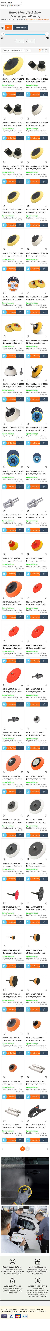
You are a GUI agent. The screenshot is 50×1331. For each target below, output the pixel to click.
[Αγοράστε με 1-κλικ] (20, 94)
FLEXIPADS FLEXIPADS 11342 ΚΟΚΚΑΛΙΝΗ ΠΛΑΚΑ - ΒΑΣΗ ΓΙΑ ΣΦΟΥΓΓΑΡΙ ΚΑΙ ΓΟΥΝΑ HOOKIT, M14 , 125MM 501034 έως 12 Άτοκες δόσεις (12, 645)
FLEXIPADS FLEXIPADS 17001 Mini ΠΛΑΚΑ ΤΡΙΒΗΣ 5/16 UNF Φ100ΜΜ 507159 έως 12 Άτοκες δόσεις (36, 776)
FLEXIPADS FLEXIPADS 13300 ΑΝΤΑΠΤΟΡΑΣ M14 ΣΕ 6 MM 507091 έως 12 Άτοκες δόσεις (36, 689)
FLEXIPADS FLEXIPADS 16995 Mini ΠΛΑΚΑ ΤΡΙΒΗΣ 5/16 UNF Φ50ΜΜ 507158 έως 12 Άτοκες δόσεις (36, 732)
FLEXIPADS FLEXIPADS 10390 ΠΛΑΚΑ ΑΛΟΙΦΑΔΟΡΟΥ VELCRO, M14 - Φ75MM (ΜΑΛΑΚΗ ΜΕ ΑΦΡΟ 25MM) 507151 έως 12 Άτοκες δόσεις (13, 558)
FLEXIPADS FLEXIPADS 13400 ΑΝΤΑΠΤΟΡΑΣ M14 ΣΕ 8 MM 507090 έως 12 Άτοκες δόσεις (12, 732)
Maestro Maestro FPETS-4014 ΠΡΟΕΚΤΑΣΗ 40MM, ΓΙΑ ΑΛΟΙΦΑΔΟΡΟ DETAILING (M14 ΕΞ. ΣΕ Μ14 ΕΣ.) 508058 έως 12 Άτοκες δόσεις (37, 1081)
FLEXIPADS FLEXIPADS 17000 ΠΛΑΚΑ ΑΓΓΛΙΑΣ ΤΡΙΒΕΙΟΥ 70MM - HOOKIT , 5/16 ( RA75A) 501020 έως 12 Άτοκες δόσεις (12, 776)
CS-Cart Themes (41, 1311)
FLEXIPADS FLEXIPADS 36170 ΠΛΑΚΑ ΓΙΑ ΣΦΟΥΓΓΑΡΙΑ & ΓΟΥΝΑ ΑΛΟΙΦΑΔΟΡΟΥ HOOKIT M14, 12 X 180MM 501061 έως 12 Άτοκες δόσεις (36, 863)
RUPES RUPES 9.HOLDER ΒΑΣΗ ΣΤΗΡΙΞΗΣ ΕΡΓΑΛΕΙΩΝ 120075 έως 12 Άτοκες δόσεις (36, 1125)
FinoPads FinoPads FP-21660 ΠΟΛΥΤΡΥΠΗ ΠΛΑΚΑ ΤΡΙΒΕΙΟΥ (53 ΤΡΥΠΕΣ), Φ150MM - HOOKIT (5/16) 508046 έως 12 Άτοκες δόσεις (13, 297)
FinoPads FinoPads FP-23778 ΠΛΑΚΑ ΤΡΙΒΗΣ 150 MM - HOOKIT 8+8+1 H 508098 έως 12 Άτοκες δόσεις (13, 471)
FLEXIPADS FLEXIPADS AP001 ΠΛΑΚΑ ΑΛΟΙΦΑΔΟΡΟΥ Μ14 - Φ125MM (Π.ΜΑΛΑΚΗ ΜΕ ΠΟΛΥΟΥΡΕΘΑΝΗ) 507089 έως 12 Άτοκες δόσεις (12, 1038)
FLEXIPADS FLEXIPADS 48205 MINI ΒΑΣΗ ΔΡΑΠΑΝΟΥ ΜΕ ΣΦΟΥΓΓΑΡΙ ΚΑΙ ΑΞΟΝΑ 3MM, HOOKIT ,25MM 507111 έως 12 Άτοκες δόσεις (12, 950)
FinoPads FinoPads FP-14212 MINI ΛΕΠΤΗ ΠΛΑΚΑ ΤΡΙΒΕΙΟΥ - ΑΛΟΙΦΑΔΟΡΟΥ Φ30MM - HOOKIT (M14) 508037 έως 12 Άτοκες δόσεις (37, 79)
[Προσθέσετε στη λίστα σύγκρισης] (4, 75)
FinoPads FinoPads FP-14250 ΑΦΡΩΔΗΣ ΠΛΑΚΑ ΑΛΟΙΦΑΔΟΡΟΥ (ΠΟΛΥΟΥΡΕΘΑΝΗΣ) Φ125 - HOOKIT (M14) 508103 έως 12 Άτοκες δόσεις (13, 210)
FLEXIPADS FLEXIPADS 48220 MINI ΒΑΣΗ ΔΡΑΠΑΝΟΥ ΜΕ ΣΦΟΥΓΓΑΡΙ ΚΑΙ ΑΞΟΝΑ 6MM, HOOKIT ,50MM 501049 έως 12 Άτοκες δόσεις (36, 994)
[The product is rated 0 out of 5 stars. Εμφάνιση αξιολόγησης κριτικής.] (20, 89)
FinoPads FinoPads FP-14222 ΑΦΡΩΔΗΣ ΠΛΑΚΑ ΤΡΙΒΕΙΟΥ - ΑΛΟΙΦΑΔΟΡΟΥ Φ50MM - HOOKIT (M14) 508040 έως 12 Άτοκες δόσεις (37, 123)
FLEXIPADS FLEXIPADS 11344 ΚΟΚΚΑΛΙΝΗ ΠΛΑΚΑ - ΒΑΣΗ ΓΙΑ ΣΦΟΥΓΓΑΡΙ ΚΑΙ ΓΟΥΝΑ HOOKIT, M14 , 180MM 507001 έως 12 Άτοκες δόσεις (12, 689)
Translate (16, 6)
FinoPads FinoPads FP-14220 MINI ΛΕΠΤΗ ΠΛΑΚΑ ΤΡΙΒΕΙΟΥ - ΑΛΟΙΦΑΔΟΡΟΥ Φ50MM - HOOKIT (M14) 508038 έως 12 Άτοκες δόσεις (13, 123)
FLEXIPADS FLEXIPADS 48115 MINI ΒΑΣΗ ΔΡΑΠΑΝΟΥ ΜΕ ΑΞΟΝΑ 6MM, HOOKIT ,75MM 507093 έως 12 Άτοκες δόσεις (37, 907)
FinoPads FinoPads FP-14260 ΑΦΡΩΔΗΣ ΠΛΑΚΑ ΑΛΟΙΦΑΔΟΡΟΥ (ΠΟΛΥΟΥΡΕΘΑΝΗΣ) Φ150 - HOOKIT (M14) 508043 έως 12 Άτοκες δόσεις (37, 210)
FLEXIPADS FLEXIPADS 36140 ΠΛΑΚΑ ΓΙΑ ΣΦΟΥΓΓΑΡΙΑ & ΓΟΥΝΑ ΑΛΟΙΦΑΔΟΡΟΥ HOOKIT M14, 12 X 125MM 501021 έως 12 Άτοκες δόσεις (36, 820)
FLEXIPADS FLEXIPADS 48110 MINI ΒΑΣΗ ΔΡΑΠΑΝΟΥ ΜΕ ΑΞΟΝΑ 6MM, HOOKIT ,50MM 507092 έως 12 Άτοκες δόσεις (13, 907)
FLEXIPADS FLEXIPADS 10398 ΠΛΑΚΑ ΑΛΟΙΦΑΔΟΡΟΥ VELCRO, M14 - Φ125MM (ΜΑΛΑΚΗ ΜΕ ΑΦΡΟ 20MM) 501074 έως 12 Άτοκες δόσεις (36, 558)
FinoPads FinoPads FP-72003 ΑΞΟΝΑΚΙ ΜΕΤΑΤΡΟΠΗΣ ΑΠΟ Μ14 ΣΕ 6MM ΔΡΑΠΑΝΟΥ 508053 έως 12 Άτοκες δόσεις (13, 515)
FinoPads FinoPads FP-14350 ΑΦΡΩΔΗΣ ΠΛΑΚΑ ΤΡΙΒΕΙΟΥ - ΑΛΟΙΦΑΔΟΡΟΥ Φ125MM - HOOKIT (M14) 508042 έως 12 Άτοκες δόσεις (37, 253)
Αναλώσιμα (11, 19)
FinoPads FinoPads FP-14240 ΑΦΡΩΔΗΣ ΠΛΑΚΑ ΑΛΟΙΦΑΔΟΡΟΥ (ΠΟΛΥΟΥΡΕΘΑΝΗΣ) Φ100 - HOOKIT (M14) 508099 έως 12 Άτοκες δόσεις (37, 166)
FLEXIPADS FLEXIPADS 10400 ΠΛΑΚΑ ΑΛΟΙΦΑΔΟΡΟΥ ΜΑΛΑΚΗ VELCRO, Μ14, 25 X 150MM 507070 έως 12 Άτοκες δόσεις (13, 602)
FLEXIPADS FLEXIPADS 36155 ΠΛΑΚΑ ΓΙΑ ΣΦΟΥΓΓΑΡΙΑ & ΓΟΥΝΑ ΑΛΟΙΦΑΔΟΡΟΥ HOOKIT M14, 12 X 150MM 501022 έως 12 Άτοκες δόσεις (12, 863)
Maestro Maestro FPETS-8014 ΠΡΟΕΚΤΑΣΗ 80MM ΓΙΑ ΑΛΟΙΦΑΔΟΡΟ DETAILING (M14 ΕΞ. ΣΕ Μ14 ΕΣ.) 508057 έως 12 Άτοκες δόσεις (13, 1125)
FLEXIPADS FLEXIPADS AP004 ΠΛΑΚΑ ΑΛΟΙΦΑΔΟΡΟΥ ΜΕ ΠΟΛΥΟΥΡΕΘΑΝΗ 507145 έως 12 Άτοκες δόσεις (12, 1081)
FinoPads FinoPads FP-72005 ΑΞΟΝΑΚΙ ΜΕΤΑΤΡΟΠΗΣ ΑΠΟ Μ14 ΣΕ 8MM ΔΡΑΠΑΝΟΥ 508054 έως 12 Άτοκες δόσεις (37, 515)
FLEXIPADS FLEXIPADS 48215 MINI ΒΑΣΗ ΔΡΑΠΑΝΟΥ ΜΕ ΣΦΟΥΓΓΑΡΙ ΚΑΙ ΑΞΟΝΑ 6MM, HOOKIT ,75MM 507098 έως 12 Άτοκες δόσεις (12, 994)
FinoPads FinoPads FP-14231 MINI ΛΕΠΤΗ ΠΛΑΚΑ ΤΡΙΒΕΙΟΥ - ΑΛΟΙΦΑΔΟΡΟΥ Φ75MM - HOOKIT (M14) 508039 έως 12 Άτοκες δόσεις (13, 166)
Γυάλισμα (20, 19)
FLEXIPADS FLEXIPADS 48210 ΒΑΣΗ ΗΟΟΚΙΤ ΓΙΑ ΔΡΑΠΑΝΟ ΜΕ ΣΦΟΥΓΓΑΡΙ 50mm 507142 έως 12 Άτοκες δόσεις (37, 950)
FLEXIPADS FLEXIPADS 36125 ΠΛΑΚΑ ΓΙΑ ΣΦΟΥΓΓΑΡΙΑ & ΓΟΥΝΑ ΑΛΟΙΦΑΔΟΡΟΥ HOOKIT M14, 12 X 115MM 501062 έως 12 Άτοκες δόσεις (12, 820)
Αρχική (3, 19)
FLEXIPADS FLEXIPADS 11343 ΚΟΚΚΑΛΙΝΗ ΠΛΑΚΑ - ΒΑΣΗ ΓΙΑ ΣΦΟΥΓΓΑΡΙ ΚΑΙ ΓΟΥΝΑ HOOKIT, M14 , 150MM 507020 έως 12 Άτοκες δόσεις (36, 645)
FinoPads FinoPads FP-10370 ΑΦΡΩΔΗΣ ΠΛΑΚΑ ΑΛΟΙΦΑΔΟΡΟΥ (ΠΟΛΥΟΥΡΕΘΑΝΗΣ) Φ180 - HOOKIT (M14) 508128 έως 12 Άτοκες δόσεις (13, 79)
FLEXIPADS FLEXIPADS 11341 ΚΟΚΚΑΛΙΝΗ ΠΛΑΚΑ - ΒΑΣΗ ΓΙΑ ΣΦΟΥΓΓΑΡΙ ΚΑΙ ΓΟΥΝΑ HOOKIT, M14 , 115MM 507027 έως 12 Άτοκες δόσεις (36, 602)
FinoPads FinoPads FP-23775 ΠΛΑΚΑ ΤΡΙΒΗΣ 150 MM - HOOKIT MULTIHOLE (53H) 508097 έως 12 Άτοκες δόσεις (37, 428)
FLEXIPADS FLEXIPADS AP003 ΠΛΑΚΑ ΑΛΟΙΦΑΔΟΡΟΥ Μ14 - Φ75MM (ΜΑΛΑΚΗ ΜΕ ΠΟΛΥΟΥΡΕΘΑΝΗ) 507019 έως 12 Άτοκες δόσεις (36, 1038)
